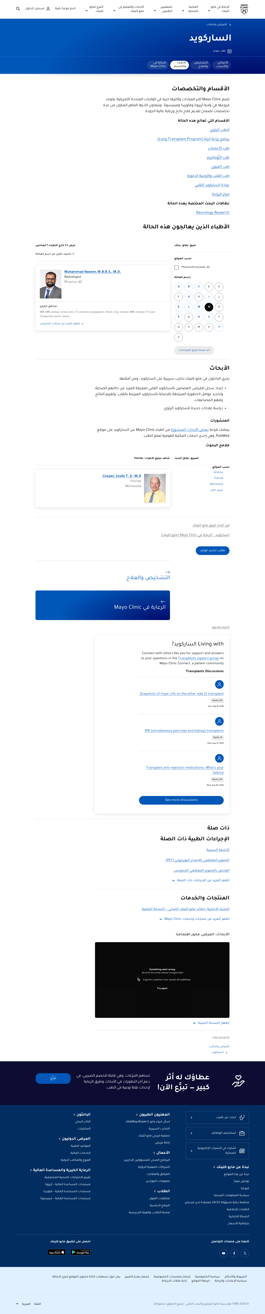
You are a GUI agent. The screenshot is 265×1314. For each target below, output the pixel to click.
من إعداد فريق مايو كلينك (211, 525)
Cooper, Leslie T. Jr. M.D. (121, 476)
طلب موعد (219, 51)
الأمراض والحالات (216, 24)
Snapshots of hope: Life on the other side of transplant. (181, 694)
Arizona (218, 472)
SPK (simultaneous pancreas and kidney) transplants (184, 731)
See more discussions (181, 800)
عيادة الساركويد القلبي (212, 185)
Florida (218, 478)
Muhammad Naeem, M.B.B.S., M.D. (92, 272)
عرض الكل (216, 490)
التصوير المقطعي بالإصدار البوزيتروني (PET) (197, 860)
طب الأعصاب (218, 149)
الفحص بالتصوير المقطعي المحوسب (201, 871)
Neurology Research (212, 213)
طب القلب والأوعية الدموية (208, 176)
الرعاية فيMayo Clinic (158, 64)
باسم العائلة (182, 277)
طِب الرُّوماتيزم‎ (218, 158)
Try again (162, 988)
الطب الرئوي (219, 130)
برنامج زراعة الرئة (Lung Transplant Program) (193, 139)
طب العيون (220, 167)
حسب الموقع (182, 258)
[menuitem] (221, 65)
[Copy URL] (139, 980)
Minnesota (216, 484)
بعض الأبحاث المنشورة (190, 430)
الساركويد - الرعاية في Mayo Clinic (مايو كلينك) (195, 535)
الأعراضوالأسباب (222, 64)
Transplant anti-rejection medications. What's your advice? (185, 770)
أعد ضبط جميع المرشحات (194, 350)
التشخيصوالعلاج (201, 64)
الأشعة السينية (217, 850)
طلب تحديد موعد (212, 550)
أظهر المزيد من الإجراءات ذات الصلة (203, 880)
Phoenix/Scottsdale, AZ (195, 267)
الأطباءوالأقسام (180, 64)
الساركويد (210, 39)
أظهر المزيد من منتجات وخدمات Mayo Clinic (196, 919)
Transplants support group (198, 658)
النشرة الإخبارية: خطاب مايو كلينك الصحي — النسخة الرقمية (185, 909)
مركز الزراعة (220, 195)
